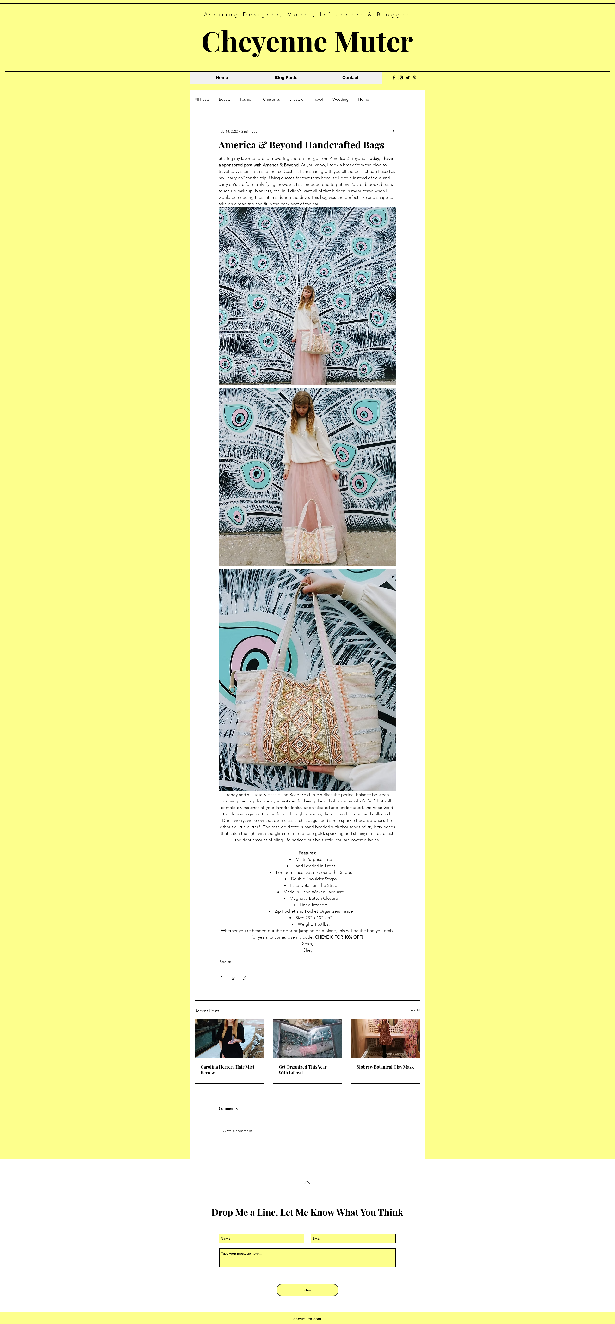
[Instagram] (400, 77)
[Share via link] (244, 978)
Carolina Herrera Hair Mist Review (227, 1069)
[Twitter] (407, 77)
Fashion (246, 99)
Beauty (224, 99)
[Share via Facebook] (221, 978)
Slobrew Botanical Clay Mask (385, 1067)
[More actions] (393, 131)
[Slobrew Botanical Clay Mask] (385, 1038)
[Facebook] (393, 77)
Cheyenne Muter (307, 40)
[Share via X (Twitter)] (232, 978)
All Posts (202, 99)
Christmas (271, 99)
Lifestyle (296, 99)
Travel (318, 99)
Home (363, 99)
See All (415, 1010)
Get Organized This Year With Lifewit (302, 1069)
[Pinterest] (414, 77)
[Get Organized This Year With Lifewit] (307, 1038)
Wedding (340, 99)
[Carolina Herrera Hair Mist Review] (229, 1038)
